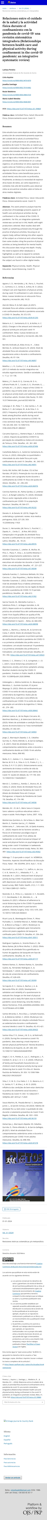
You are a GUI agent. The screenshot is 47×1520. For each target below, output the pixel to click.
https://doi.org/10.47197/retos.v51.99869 (24, 108)
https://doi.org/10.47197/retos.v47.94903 (19, 732)
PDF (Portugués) (12, 1209)
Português (8, 1443)
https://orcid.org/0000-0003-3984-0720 (17, 94)
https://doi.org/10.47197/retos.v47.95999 (19, 980)
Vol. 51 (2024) (24, 8)
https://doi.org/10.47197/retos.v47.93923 (27, 655)
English (7, 1436)
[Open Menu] (2, 2)
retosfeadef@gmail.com (21, 1490)
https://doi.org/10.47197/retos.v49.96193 (19, 1118)
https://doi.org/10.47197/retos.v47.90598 (19, 568)
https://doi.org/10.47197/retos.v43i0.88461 (20, 710)
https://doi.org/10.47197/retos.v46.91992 (19, 596)
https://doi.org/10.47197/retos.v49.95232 (19, 507)
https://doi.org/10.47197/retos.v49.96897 (19, 360)
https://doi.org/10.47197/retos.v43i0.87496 (20, 446)
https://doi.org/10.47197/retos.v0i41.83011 (20, 937)
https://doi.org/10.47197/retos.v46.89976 (19, 544)
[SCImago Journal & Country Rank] (18, 1421)
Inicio (5, 8)
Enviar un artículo (13, 1477)
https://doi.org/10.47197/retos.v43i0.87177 (20, 959)
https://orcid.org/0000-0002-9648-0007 (17, 102)
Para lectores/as (10, 1459)
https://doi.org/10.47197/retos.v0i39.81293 (20, 317)
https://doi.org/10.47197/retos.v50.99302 (23, 851)
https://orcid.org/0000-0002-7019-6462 (17, 87)
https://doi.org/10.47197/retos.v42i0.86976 (20, 486)
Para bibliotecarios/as (12, 1466)
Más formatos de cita (12, 1402)
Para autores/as (10, 1462)
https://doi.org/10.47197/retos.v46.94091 (19, 464)
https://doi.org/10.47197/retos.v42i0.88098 (20, 624)
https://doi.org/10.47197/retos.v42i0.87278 (20, 1143)
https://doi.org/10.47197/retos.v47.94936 (19, 802)
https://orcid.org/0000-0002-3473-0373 (17, 80)
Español (7, 1439)
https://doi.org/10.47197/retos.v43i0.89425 (20, 1029)
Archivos (13, 8)
